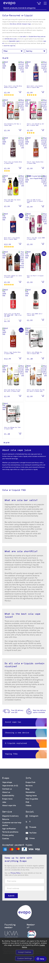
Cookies (5, 838)
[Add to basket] (20, 92)
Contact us (7, 789)
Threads (32, 827)
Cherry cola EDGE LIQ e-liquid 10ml (35, 314)
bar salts (23, 36)
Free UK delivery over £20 (17, 711)
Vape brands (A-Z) (10, 785)
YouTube (32, 833)
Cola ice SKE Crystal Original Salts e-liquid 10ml (35, 201)
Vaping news (31, 795)
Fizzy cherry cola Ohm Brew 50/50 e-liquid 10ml (13, 86)
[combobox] (24, 8)
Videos (28, 805)
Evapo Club (30, 782)
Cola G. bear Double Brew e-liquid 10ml (35, 162)
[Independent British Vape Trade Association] (37, 934)
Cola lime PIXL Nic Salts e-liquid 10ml (12, 200)
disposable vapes (14, 41)
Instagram (33, 816)
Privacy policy (8, 835)
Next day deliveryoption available (39, 711)
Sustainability (8, 795)
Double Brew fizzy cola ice (37, 36)
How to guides (32, 799)
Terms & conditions (10, 832)
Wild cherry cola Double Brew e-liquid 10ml (35, 86)
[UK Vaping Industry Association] (14, 934)
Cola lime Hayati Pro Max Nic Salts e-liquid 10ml (12, 390)
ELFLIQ (19, 24)
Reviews (29, 785)
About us (6, 792)
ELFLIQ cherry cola (11, 39)
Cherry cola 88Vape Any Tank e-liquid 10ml (34, 353)
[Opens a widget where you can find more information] (40, 959)
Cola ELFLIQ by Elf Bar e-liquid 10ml (12, 124)
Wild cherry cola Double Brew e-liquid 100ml (12, 238)
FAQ (27, 802)
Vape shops (7, 782)
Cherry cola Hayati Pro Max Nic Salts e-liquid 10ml (36, 390)
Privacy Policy (16, 873)
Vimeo (32, 838)
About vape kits (9, 805)
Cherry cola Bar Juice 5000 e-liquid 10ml (36, 238)
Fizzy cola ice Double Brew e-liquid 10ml (13, 162)
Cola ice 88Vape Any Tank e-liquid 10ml (12, 428)
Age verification (9, 829)
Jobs (4, 802)
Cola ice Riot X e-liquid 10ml (35, 276)
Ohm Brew (13, 24)
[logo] (24, 919)
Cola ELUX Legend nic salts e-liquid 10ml (13, 276)
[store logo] (9, 3)
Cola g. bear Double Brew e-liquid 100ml (12, 353)
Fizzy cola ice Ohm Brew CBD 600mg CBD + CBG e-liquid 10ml (13, 315)
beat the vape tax (9, 45)
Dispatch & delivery (10, 816)
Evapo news (7, 799)
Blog (27, 789)
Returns (5, 819)
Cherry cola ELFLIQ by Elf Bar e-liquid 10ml (35, 124)
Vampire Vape (26, 24)
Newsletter (30, 792)
